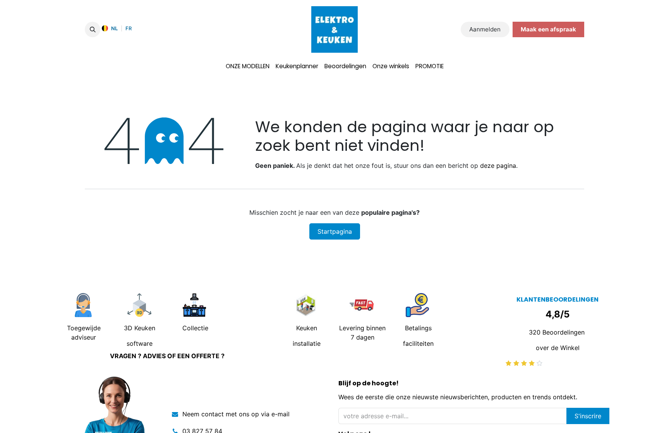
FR (128, 28)
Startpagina (334, 231)
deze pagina (498, 165)
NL (114, 28)
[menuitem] (248, 66)
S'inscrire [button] (588, 416)
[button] (92, 29)
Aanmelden (485, 29)
